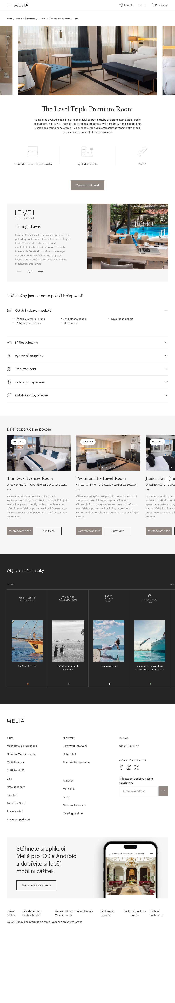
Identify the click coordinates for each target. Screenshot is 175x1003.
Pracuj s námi (15, 811)
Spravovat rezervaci (75, 745)
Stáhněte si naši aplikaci (36, 885)
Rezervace (69, 738)
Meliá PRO (69, 788)
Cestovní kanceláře (74, 805)
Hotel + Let (69, 754)
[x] (136, 767)
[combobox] (142, 5)
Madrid (42, 18)
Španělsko (30, 18)
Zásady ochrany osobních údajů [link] (32, 913)
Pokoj (76, 18)
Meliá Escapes (15, 762)
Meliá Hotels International (22, 745)
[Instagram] (128, 767)
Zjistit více (48, 531)
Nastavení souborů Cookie (135, 913)
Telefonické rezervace (76, 762)
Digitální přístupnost (156, 913)
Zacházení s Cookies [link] (108, 913)
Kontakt (123, 738)
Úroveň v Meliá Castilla (59, 18)
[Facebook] (121, 767)
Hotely (18, 18)
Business (68, 781)
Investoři (12, 795)
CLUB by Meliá (15, 770)
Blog (9, 778)
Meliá (9, 18)
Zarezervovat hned (87, 185)
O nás (10, 738)
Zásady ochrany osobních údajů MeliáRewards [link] (74, 913)
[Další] (41, 271)
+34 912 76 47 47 (129, 745)
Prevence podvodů (18, 819)
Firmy (66, 797)
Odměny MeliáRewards (21, 754)
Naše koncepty (16, 786)
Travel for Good (16, 803)
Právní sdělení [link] (11, 913)
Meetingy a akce (73, 813)
